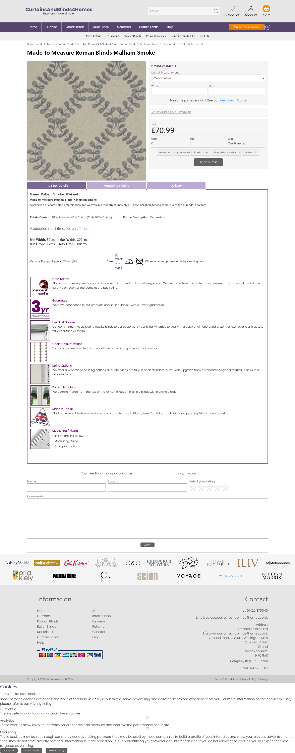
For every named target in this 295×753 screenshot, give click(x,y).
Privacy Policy (41, 703)
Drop (212, 86)
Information (54, 598)
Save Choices (31, 750)
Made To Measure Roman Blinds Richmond (177, 44)
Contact (256, 598)
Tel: (243, 610)
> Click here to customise (171, 112)
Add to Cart (208, 162)
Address (262, 624)
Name (31, 481)
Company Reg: (241, 661)
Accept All (8, 750)
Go (216, 11)
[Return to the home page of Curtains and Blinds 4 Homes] (58, 10)
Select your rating (202, 481)
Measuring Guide (233, 100)
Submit (147, 544)
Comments (35, 496)
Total (153, 124)
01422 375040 (257, 610)
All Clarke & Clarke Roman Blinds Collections (124, 44)
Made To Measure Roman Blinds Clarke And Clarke (66, 44)
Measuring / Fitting (116, 186)
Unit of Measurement (165, 72)
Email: (200, 617)
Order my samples (246, 27)
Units (230, 138)
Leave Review (186, 474)
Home (30, 44)
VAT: (246, 668)
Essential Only (56, 750)
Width (155, 86)
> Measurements (164, 65)
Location (114, 481)
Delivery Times (77, 228)
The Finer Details (56, 186)
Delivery (176, 186)
